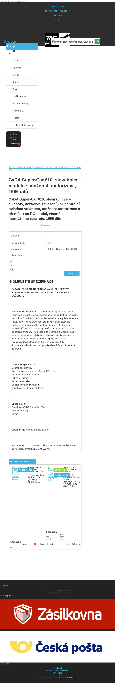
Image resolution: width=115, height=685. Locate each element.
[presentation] (10, 547)
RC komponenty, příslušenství (21, 104)
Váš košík (59, 6)
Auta (13, 42)
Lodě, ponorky (20, 96)
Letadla (16, 60)
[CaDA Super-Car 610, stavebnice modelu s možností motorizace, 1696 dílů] (45, 168)
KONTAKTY (57, 15)
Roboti (16, 118)
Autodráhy (18, 111)
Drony (16, 75)
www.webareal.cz (68, 677)
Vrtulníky (17, 68)
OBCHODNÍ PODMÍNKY (57, 11)
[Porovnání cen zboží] (13, 130)
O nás (57, 20)
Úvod (6, 42)
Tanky (16, 82)
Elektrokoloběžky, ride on (24, 126)
